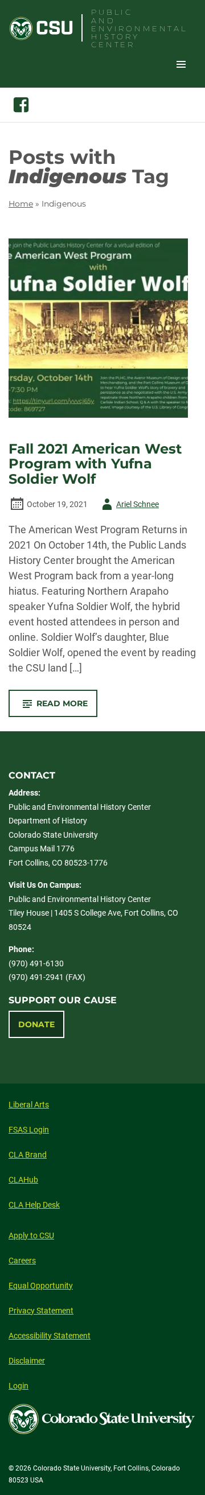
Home (21, 204)
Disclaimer (27, 1360)
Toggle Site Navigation (181, 63)
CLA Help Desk (34, 1204)
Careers (22, 1260)
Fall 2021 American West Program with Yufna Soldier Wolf (95, 464)
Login (18, 1385)
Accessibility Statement (50, 1335)
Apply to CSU (31, 1235)
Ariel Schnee (128, 506)
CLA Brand (28, 1154)
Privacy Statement (41, 1310)
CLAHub (23, 1179)
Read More (66, 707)
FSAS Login (29, 1129)
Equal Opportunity (41, 1285)
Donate (36, 1024)
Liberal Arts (29, 1104)
